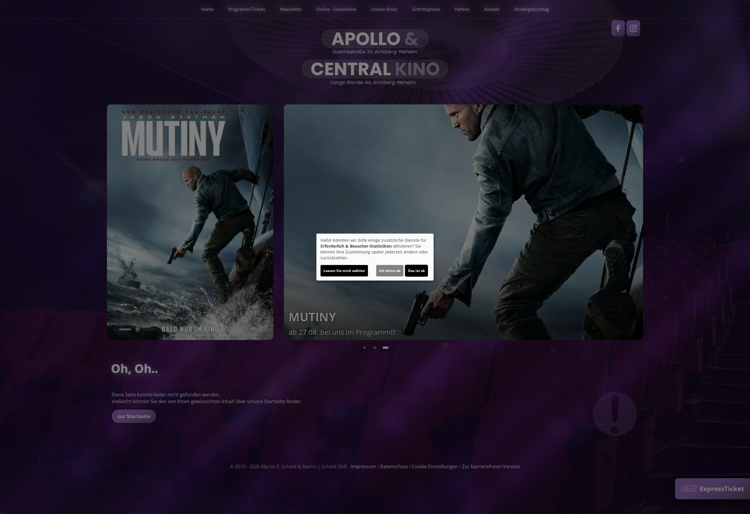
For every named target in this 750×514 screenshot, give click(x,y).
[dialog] (375, 257)
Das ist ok (416, 270)
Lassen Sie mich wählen (344, 270)
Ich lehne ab (389, 270)
